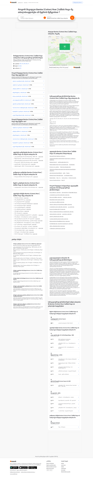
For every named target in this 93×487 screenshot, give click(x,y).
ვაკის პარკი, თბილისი (66, 214)
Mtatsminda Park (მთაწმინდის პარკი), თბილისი (60, 221)
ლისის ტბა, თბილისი (67, 197)
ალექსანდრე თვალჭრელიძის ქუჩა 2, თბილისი (59, 194)
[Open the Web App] (32, 467)
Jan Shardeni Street (68, 175)
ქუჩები (62, 466)
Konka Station (52, 177)
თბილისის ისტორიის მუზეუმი (56, 173)
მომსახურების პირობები (15, 472)
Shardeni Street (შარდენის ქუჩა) (56, 175)
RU (51, 470)
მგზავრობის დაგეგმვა (65, 471)
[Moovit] (13, 2)
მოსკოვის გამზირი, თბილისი (56, 197)
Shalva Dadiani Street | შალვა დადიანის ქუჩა (59, 164)
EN (47, 470)
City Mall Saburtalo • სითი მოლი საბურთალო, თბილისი (61, 223)
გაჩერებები (63, 468)
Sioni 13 (63, 180)
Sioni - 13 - (58, 177)
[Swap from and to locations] (45, 18)
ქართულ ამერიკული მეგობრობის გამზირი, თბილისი (61, 204)
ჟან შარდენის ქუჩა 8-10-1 (63, 162)
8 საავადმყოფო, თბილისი (55, 192)
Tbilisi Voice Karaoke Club (65, 167)
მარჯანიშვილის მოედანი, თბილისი (57, 199)
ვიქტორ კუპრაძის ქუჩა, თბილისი (56, 216)
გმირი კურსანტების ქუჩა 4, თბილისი (57, 226)
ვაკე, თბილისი (71, 206)
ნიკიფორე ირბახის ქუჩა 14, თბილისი (57, 209)
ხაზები (62, 463)
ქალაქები (63, 470)
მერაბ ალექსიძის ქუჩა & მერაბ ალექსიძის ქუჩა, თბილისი (61, 211)
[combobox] (31, 18)
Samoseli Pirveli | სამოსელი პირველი (57, 156)
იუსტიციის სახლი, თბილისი (55, 214)
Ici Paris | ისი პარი (72, 177)
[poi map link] (65, 53)
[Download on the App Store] (23, 467)
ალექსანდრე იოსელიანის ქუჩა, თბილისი (58, 206)
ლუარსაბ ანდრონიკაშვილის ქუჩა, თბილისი (59, 218)
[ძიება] (72, 18)
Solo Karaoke (71, 164)
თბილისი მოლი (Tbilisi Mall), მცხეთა (69, 192)
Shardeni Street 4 (53, 162)
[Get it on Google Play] (14, 467)
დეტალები (40, 156)
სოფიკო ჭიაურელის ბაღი (55, 180)
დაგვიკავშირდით (13, 473)
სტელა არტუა (65, 177)
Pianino (67, 173)
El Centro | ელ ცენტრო (54, 167)
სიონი (64, 173)
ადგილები (63, 465)
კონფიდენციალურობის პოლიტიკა (28, 472)
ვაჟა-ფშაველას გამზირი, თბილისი (57, 202)
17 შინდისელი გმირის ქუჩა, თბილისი (57, 228)
